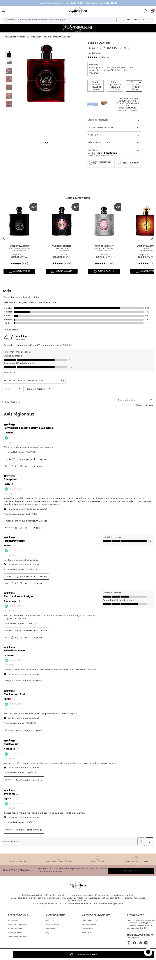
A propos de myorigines (96, 915)
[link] (145, 11)
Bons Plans (49, 920)
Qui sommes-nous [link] (89, 920)
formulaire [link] (133, 923)
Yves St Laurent (38, 37)
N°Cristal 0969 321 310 (140, 935)
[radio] (95, 86)
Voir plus (93, 73)
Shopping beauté (55, 915)
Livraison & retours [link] (15, 928)
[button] (46, 142)
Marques (23, 37)
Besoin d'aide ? (135, 915)
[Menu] (4, 11)
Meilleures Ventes (52, 924)
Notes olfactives (97, 120)
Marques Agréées (89, 924)
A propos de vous (18, 915)
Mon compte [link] (13, 920)
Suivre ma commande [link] (17, 924)
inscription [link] (131, 870)
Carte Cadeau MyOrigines (18, 936)
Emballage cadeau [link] (15, 932)
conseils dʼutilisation (100, 127)
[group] (46, 87)
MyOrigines (10, 37)
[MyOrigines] (78, 11)
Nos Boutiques (87, 928)
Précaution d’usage (99, 142)
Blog (47, 932)
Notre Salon (86, 932)
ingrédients (94, 135)
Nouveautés (50, 928)
